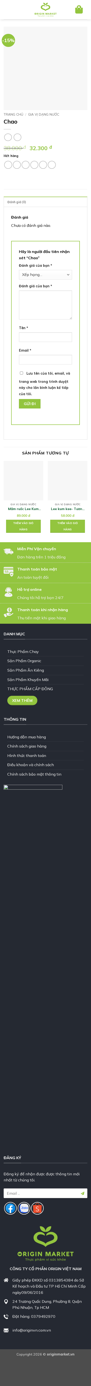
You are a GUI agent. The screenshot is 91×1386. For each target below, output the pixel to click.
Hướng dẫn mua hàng (26, 736)
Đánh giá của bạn (35, 265)
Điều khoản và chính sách (30, 764)
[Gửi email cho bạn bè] (34, 165)
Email (25, 350)
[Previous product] (17, 137)
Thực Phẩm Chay (23, 651)
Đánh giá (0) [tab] (17, 202)
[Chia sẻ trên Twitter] (26, 165)
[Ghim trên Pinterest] (43, 165)
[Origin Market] (45, 9)
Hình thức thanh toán (26, 755)
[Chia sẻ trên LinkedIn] (52, 165)
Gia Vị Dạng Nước (43, 114)
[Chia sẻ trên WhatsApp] (8, 165)
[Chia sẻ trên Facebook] (17, 165)
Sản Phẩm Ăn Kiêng (25, 670)
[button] (11, 9)
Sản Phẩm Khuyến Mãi (28, 679)
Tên (23, 328)
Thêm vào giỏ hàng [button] (23, 526)
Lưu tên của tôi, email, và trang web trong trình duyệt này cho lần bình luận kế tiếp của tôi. (44, 383)
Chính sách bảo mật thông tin (34, 774)
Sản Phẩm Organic (24, 660)
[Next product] (8, 137)
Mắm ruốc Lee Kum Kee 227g (23, 509)
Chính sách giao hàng (26, 746)
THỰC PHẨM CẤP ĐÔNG (30, 688)
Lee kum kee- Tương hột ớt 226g (67, 509)
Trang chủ (13, 114)
